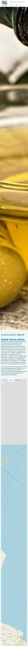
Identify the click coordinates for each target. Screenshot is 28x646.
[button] (3, 381)
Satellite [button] (11, 380)
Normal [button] (17, 380)
